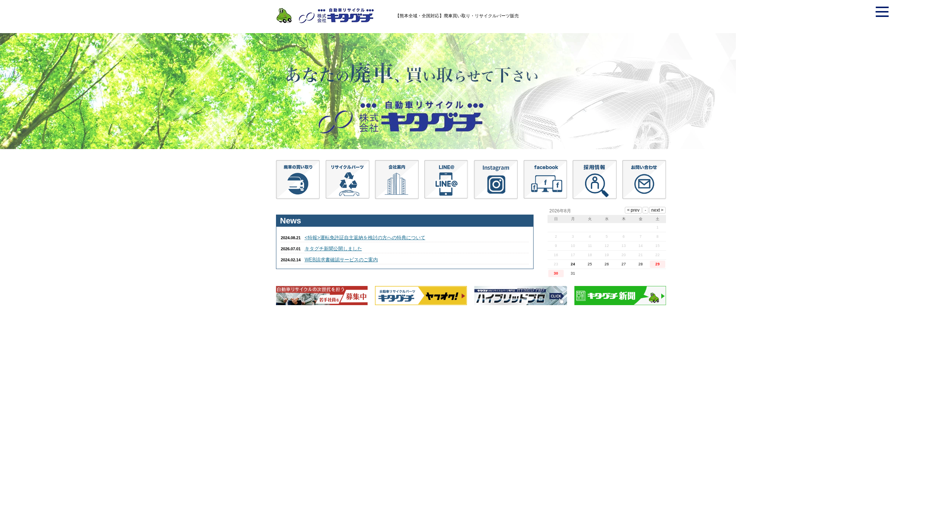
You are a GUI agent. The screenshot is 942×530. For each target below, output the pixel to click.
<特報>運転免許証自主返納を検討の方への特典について (365, 237)
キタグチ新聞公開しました (333, 248)
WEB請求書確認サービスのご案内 (341, 259)
